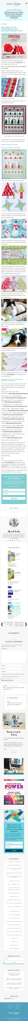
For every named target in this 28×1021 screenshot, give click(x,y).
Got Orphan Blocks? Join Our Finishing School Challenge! (14, 582)
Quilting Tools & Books (13, 935)
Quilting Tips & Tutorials (13, 931)
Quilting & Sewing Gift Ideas (13, 921)
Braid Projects (13, 893)
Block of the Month (14, 10)
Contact (18, 1008)
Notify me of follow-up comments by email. (13, 674)
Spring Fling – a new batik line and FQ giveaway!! (14, 988)
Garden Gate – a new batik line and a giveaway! (13, 617)
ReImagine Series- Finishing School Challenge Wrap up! (12, 565)
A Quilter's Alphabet (13, 861)
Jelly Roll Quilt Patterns (13, 903)
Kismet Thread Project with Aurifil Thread (19, 624)
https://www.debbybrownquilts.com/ (14, 419)
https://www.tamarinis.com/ (14, 437)
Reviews (13, 938)
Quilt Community (12, 884)
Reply (4, 691)
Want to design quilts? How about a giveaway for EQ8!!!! (14, 979)
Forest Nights (10, 374)
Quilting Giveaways (13, 928)
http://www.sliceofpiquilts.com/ (13, 402)
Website (4, 671)
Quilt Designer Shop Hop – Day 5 (8, 624)
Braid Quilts (13, 896)
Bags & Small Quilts (13, 889)
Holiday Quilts (13, 880)
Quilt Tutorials (13, 918)
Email (3, 668)
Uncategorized (13, 948)
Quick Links (9, 1004)
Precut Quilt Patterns (13, 906)
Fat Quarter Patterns (13, 899)
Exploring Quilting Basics (13, 873)
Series (13, 941)
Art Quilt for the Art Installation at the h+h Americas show (14, 974)
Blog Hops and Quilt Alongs (14, 868)
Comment (5, 648)
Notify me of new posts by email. (11, 676)
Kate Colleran (13, 697)
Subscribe (14, 850)
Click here (4, 466)
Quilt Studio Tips (13, 914)
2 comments (19, 19)
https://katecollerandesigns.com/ (12, 431)
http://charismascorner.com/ (13, 423)
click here (19, 62)
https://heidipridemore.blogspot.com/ (16, 398)
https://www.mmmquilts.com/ (15, 427)
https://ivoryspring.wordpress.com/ (13, 414)
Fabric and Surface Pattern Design (14, 877)
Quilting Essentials (13, 924)
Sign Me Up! (14, 498)
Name (3, 665)
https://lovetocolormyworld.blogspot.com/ (15, 406)
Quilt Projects (13, 911)
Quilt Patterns (13, 887)
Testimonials (13, 945)
